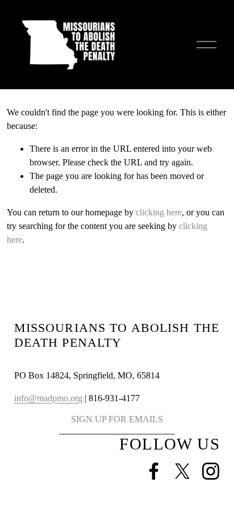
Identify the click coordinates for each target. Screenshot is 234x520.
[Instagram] (211, 471)
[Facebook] (154, 471)
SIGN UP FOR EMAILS (117, 419)
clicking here (159, 212)
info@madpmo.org (48, 398)
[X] (182, 471)
